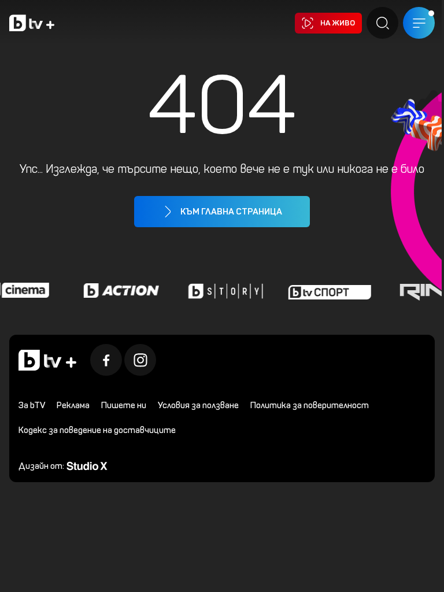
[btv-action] (118, 290)
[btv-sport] (326, 290)
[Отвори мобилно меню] (419, 23)
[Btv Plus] (31, 23)
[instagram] (140, 360)
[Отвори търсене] (382, 23)
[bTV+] (47, 360)
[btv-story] (222, 290)
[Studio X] (87, 465)
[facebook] (106, 360)
